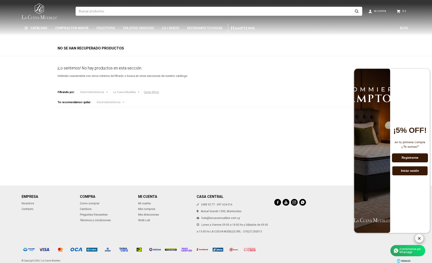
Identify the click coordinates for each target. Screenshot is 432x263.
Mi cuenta (144, 203)
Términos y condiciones (95, 220)
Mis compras (146, 209)
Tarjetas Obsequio (138, 28)
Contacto (28, 209)
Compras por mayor (71, 28)
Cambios (86, 209)
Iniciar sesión (410, 170)
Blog (404, 28)
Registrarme (410, 157)
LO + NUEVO (170, 28)
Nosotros (28, 203)
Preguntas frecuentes (94, 214)
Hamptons (242, 28)
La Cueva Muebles (124, 92)
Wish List (144, 220)
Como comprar (89, 203)
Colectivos (105, 28)
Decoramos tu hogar (204, 28)
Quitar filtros (151, 92)
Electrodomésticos (92, 92)
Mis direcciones (148, 214)
